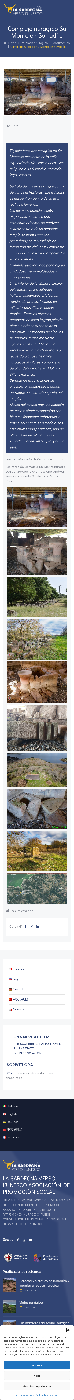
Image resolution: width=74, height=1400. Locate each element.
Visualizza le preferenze (37, 1386)
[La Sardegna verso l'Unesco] (23, 9)
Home (11, 43)
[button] (68, 1330)
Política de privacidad (46, 1394)
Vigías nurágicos (32, 1302)
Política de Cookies (24, 1394)
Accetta (37, 1365)
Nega (37, 1375)
